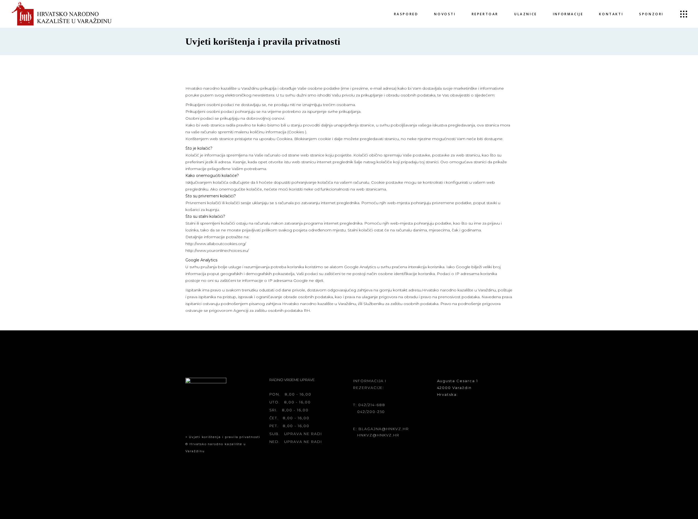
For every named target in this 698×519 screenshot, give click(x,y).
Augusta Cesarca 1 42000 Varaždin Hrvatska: (457, 388)
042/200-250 (371, 411)
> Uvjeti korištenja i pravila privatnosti (222, 437)
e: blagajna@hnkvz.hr (381, 429)
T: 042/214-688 (369, 405)
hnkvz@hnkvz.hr (378, 435)
